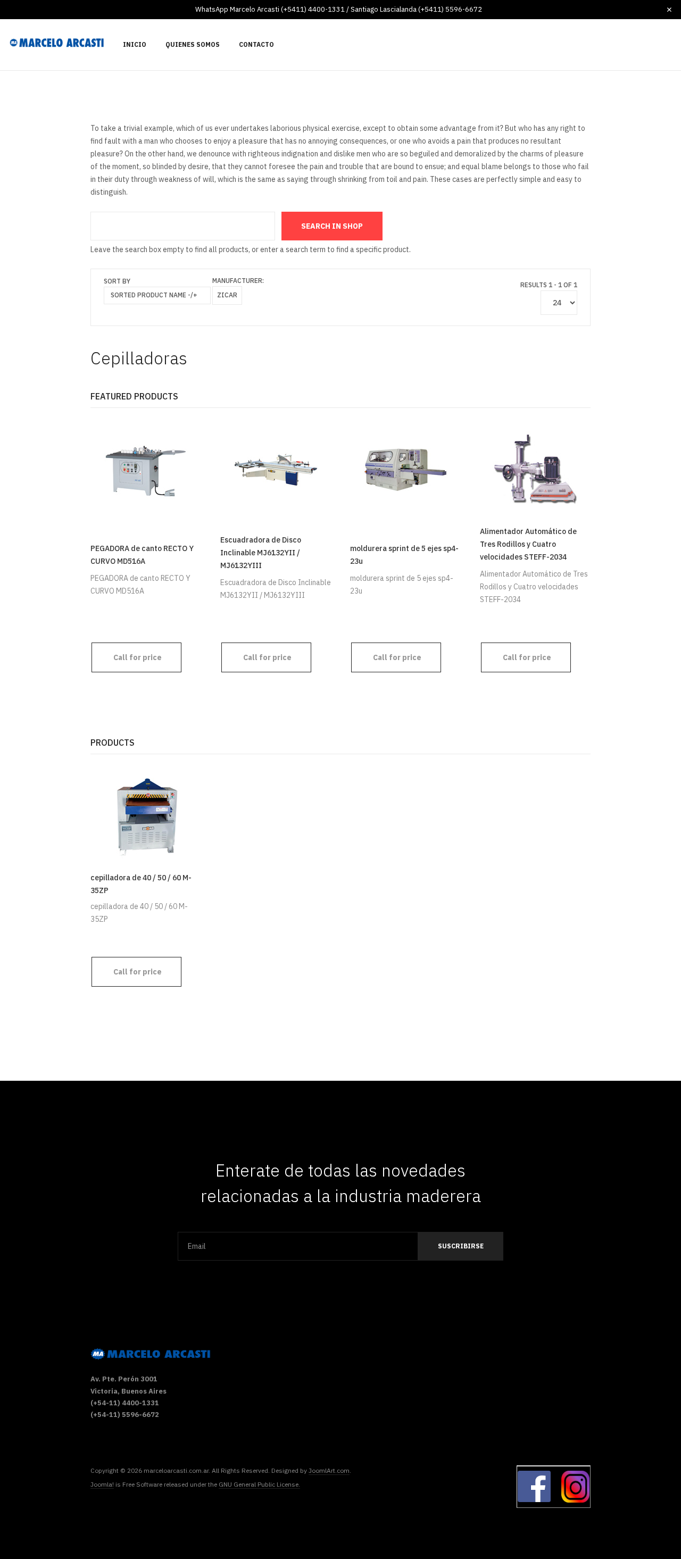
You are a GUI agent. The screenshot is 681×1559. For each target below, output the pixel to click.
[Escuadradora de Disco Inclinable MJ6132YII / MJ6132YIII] (275, 469)
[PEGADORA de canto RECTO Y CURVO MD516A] (145, 469)
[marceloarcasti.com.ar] (57, 42)
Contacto (256, 44)
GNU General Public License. (259, 1484)
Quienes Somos (192, 44)
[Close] (669, 9)
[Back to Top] (647, 1516)
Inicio (134, 44)
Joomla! (102, 1484)
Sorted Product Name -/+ (154, 295)
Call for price (137, 657)
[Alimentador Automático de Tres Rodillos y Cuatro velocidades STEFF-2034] (535, 469)
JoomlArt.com (329, 1470)
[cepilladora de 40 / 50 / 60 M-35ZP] (145, 815)
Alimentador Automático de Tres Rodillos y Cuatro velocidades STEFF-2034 (528, 544)
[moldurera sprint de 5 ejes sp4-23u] (405, 469)
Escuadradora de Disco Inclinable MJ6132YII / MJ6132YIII (260, 552)
